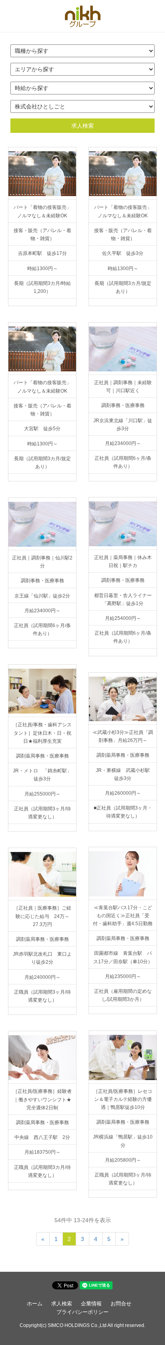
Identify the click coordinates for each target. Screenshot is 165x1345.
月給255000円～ (42, 794)
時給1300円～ (42, 268)
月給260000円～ (123, 793)
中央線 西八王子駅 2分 (42, 1137)
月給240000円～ (42, 977)
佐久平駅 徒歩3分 (122, 253)
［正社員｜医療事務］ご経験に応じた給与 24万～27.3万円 (42, 916)
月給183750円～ (42, 1152)
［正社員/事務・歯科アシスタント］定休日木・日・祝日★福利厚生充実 (42, 733)
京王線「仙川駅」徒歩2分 (42, 596)
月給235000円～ (123, 976)
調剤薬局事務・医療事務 (42, 756)
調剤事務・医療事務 (123, 405)
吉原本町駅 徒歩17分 (42, 253)
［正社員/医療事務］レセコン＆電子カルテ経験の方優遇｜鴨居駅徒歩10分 (122, 1099)
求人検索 (82, 125)
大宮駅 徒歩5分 (42, 428)
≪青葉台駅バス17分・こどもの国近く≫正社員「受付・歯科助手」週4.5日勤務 (123, 915)
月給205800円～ (123, 1160)
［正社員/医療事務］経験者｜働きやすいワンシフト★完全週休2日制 (42, 1099)
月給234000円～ (123, 443)
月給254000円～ (123, 618)
